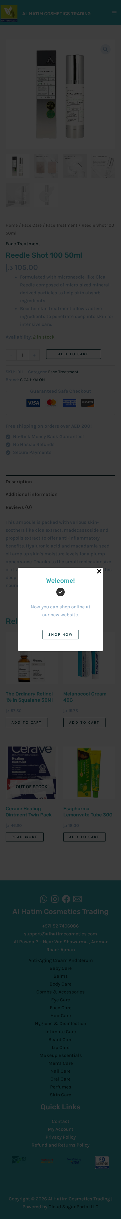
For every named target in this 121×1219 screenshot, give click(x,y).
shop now (60, 634)
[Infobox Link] (60, 602)
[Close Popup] (99, 571)
